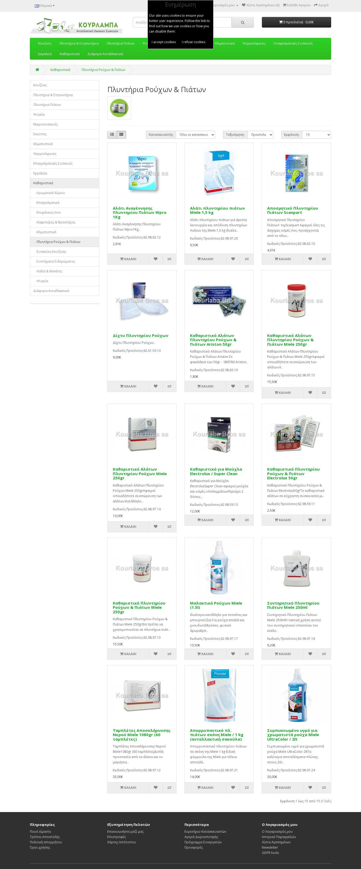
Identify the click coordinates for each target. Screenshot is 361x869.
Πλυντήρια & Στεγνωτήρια (53, 95)
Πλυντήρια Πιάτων (47, 104)
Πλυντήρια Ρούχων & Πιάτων (103, 69)
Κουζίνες (40, 85)
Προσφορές (193, 847)
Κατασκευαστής (161, 134)
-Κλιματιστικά (44, 232)
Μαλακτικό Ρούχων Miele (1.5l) (216, 605)
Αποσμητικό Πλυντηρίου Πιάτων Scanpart (292, 210)
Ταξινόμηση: (235, 134)
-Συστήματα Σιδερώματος (54, 261)
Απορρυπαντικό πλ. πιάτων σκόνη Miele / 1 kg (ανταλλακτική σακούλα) (216, 735)
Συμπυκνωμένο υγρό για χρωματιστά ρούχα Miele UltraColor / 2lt (293, 735)
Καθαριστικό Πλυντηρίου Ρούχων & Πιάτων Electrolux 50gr (293, 473)
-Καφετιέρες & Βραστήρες (54, 222)
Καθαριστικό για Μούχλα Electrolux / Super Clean (216, 471)
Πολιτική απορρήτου (46, 842)
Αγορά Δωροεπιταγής (201, 837)
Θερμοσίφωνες (44, 153)
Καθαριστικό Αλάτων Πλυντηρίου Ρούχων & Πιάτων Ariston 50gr (213, 340)
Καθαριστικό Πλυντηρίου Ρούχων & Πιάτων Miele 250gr (139, 607)
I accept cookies (164, 42)
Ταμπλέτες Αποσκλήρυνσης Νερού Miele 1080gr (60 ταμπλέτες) (141, 735)
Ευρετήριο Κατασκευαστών (205, 831)
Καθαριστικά (70, 54)
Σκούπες (40, 134)
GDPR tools (270, 852)
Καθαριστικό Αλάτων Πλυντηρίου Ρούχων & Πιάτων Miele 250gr (290, 340)
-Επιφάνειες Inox (47, 212)
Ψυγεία (39, 114)
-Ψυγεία (40, 281)
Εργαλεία (45, 54)
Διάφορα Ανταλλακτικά (105, 54)
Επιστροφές (116, 837)
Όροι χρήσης (40, 847)
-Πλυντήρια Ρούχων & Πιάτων (56, 242)
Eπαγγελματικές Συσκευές (52, 163)
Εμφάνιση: (291, 134)
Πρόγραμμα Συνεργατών (203, 842)
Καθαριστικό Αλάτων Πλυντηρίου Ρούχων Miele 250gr (140, 473)
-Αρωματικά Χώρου (49, 193)
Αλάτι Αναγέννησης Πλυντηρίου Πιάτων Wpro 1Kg (139, 212)
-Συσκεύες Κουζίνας (49, 251)
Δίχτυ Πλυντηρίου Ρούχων (140, 335)
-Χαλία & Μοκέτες (47, 271)
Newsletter (270, 847)
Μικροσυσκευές (45, 124)
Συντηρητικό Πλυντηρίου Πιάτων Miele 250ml (293, 605)
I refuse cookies (193, 42)
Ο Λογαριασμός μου (277, 831)
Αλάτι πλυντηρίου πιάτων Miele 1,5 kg (217, 210)
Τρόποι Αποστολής (45, 837)
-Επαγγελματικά (46, 202)
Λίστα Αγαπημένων (276, 842)
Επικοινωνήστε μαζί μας (125, 831)
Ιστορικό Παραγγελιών (279, 837)
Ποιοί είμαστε (40, 831)
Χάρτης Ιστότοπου (121, 842)
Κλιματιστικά (43, 144)
